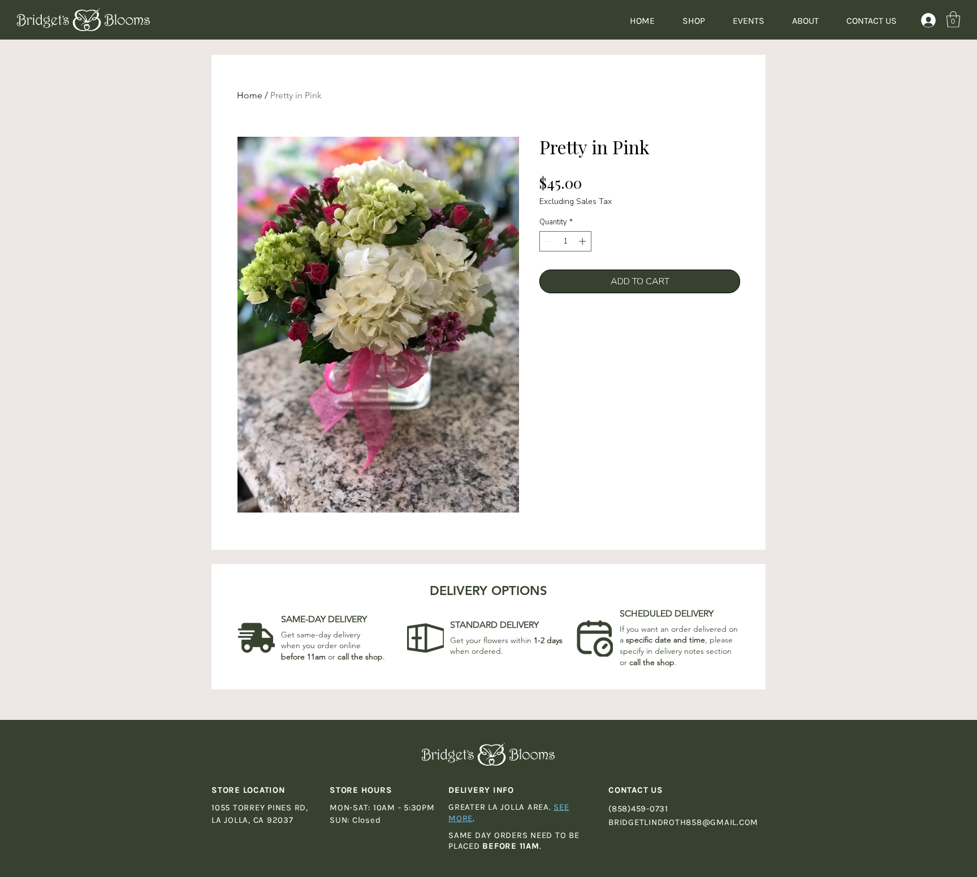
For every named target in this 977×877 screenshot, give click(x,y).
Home (249, 95)
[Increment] (583, 241)
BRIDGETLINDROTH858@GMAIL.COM (683, 822)
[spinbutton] (566, 241)
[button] (953, 19)
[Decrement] (548, 241)
